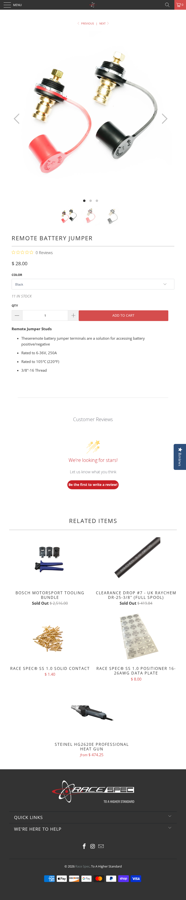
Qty (15, 305)
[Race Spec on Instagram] (92, 846)
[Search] (169, 5)
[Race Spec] (93, 5)
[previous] (18, 118)
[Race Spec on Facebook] (84, 846)
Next (102, 23)
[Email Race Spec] (101, 846)
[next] (163, 118)
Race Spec (82, 866)
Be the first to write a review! (93, 484)
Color (17, 275)
